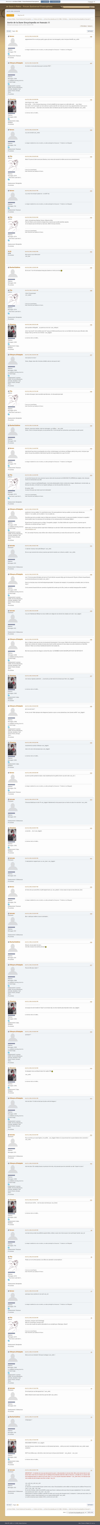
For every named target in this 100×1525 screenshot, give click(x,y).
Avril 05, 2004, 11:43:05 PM (31, 475)
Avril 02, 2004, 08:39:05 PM (31, 858)
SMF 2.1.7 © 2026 (14, 1523)
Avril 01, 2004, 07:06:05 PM (31, 1439)
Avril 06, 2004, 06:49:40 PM (31, 36)
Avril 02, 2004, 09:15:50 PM (31, 639)
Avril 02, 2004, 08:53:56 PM (31, 772)
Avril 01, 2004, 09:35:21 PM (31, 1098)
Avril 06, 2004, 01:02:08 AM (31, 425)
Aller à (64, 1512)
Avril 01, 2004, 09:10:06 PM (31, 1317)
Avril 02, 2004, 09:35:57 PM (31, 574)
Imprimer (90, 31)
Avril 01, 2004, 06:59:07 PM (31, 1470)
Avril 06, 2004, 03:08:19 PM (31, 251)
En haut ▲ (92, 1523)
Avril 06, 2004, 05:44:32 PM (31, 129)
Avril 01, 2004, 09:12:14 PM (31, 1291)
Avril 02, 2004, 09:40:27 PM (31, 545)
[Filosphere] (8, 181)
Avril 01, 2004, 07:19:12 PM (31, 1388)
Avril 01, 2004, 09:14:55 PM (31, 1230)
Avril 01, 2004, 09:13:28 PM (31, 1256)
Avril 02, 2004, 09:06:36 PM (31, 706)
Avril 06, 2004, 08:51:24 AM (31, 324)
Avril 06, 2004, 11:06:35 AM (31, 267)
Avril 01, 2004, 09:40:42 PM (31, 1001)
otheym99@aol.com (30, 529)
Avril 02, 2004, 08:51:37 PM (31, 799)
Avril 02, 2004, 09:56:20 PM (31, 509)
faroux (12, 36)
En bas (9, 31)
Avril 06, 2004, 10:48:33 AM (31, 290)
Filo (11, 156)
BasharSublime (15, 267)
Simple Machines (23, 1523)
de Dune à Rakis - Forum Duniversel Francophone (29, 6)
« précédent (83, 26)
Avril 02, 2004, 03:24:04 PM (31, 913)
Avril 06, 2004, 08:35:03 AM (31, 354)
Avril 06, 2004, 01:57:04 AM (31, 391)
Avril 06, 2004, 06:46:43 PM (31, 63)
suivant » (90, 26)
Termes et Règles (85, 1523)
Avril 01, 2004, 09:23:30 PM (31, 1134)
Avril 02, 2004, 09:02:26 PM (31, 742)
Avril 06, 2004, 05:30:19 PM (31, 217)
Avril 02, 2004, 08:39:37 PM (31, 827)
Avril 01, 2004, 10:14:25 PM (31, 942)
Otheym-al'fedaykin (16, 63)
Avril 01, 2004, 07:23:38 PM (31, 1351)
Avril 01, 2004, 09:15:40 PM (31, 1199)
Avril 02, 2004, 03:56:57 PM (31, 886)
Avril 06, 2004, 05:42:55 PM (31, 156)
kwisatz (12, 545)
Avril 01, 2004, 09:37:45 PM (31, 1068)
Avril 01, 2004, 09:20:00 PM (31, 1163)
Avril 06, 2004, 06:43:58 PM (31, 99)
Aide (80, 1523)
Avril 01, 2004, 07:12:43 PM (31, 1416)
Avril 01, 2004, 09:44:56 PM (31, 964)
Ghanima (13, 99)
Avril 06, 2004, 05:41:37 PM (31, 190)
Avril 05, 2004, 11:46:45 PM (31, 448)
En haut (9, 1504)
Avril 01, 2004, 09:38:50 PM (31, 1031)
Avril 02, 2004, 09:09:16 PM (31, 675)
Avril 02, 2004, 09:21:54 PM (31, 610)
